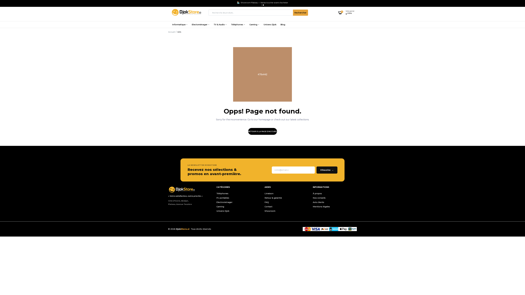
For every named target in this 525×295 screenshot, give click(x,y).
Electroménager (224, 202)
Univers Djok (270, 24)
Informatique (179, 24)
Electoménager (200, 24)
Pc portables (222, 198)
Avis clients (318, 202)
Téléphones (237, 24)
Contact (268, 206)
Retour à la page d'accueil (262, 131)
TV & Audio (219, 24)
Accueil (171, 32)
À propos (317, 193)
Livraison (269, 193)
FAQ (267, 202)
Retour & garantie (273, 198)
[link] (517, 275)
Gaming (253, 24)
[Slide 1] (261, 5)
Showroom (270, 211)
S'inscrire (327, 170)
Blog (283, 24)
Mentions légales (321, 206)
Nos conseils (319, 198)
